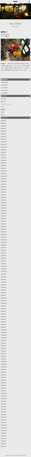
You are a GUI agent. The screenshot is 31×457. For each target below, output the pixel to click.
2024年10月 (4, 176)
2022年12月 (4, 234)
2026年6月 (3, 126)
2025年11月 (4, 144)
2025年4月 (3, 160)
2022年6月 (3, 250)
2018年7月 (3, 374)
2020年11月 (4, 300)
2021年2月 (3, 292)
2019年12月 (4, 329)
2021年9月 (3, 274)
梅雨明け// (4, 32)
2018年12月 (4, 361)
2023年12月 (4, 202)
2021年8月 (3, 277)
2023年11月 (4, 205)
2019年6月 (3, 345)
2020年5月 (3, 316)
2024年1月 (3, 200)
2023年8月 (3, 213)
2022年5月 (3, 253)
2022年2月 (3, 261)
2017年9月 (3, 401)
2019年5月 (3, 348)
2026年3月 (3, 133)
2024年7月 (3, 184)
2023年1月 (3, 231)
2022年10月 (4, 239)
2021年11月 (4, 269)
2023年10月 (4, 208)
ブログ (2, 106)
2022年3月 (3, 258)
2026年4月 (3, 131)
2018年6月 (3, 377)
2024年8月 (3, 181)
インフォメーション (6, 104)
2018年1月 (3, 390)
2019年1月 (3, 359)
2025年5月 (3, 157)
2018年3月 (3, 385)
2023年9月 (3, 210)
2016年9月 (3, 433)
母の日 (2, 114)
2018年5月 (3, 380)
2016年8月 (3, 435)
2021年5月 (3, 284)
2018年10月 (4, 367)
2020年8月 (3, 308)
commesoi (3, 98)
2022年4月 (3, 255)
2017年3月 (3, 417)
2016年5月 (3, 443)
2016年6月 (3, 441)
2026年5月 (3, 128)
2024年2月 (3, 197)
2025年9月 (3, 149)
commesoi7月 (4, 85)
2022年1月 (3, 263)
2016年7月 (3, 438)
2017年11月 (4, 396)
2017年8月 (3, 404)
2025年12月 (4, 141)
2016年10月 (4, 430)
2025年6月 (3, 155)
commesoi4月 (4, 93)
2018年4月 (3, 382)
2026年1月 (3, 139)
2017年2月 (3, 420)
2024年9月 (3, 178)
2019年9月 (3, 337)
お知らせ (7, 36)
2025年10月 (4, 147)
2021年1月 (3, 295)
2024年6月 (3, 186)
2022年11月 (4, 237)
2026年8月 (3, 120)
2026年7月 (3, 123)
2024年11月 (4, 173)
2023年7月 (3, 216)
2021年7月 (3, 279)
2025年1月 (3, 168)
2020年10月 (4, 303)
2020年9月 (3, 306)
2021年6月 (3, 282)
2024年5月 (3, 189)
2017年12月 (4, 393)
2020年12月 (4, 298)
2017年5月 (3, 412)
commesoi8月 (4, 82)
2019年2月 (3, 356)
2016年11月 (4, 427)
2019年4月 (3, 351)
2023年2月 (3, 229)
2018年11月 (4, 364)
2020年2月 (3, 324)
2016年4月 (3, 446)
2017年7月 (3, 406)
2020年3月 (3, 322)
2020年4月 (3, 319)
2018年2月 (3, 388)
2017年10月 (4, 398)
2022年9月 (3, 242)
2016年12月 (4, 425)
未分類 (2, 112)
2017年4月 (3, 414)
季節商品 (3, 109)
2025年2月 (3, 165)
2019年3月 (3, 353)
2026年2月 (3, 136)
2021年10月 (4, 271)
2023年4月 (3, 224)
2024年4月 (3, 192)
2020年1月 (3, 327)
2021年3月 (3, 290)
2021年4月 (3, 287)
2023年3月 (3, 226)
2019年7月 (3, 343)
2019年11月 (4, 332)
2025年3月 (3, 163)
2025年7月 (3, 152)
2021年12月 (4, 266)
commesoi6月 (4, 87)
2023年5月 (3, 221)
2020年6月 (3, 314)
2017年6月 (3, 409)
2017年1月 (3, 422)
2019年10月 (4, 335)
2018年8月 (3, 372)
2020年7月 (3, 311)
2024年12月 (4, 171)
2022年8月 (3, 245)
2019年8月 (3, 340)
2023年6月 (3, 218)
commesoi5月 (4, 90)
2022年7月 (3, 247)
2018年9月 (3, 369)
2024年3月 (3, 194)
